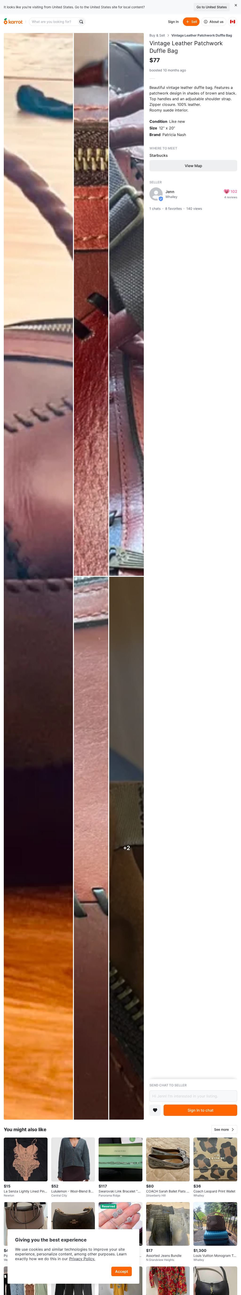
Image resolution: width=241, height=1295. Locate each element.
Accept (121, 1271)
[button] (224, 1129)
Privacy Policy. (82, 1258)
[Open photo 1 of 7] (38, 576)
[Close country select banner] (236, 5)
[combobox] (53, 21)
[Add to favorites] (155, 1110)
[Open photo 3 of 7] (126, 304)
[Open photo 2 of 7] (91, 304)
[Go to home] (13, 21)
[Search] (81, 21)
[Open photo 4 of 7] (91, 848)
